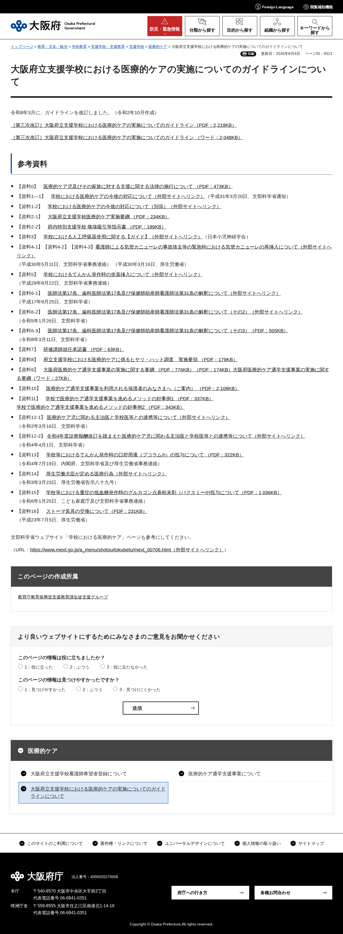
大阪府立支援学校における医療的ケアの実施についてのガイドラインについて (98, 792)
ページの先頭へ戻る (327, 872)
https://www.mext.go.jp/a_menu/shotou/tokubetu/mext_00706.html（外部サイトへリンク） (127, 549)
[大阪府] (53, 26)
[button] (274, 6)
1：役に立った (39, 667)
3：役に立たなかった (127, 667)
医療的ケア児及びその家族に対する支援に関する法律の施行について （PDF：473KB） (138, 186)
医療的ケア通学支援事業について (224, 773)
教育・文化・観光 (53, 46)
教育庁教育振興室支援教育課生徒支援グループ (63, 597)
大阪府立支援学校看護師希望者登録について (79, 773)
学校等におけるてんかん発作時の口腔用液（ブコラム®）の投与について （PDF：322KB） (145, 455)
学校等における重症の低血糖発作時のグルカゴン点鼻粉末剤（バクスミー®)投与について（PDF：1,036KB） (164, 492)
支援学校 (136, 46)
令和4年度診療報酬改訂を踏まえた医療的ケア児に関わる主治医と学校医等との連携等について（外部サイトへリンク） (176, 436)
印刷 (251, 54)
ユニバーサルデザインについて (195, 843)
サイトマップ (311, 843)
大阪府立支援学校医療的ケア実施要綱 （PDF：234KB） (109, 216)
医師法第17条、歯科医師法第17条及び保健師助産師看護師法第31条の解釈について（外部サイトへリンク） (164, 293)
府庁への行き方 (192, 892)
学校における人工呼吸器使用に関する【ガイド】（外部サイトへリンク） (123, 236)
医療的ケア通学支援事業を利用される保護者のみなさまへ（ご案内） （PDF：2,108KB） (143, 388)
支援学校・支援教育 (108, 46)
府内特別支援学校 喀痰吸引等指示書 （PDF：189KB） (107, 227)
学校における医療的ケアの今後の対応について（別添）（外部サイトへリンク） (134, 206)
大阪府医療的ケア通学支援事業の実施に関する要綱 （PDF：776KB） (118, 369)
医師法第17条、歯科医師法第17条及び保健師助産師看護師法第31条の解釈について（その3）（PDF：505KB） (168, 330)
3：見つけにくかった (140, 689)
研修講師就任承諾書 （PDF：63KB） (83, 349)
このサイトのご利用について (55, 843)
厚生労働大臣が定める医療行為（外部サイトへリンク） (106, 473)
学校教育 (79, 46)
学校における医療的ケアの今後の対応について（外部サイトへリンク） (128, 196)
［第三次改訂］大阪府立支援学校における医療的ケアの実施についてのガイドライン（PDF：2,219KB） (124, 125)
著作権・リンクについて (123, 843)
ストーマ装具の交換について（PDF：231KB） (96, 511)
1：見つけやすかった (45, 689)
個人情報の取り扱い (261, 843)
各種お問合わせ (275, 892)
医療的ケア (157, 46)
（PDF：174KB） (213, 369)
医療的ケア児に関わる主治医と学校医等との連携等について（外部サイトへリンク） (138, 417)
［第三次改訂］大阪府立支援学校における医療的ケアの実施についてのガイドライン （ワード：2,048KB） (127, 137)
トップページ (22, 46)
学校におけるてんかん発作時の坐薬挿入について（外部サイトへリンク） (123, 274)
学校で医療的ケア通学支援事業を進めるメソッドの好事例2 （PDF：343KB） (101, 407)
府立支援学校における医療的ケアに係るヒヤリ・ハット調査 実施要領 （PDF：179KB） (140, 359)
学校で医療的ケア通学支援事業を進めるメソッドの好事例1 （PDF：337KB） (130, 398)
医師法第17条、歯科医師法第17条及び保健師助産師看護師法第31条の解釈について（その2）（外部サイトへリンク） (175, 312)
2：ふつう (80, 667)
